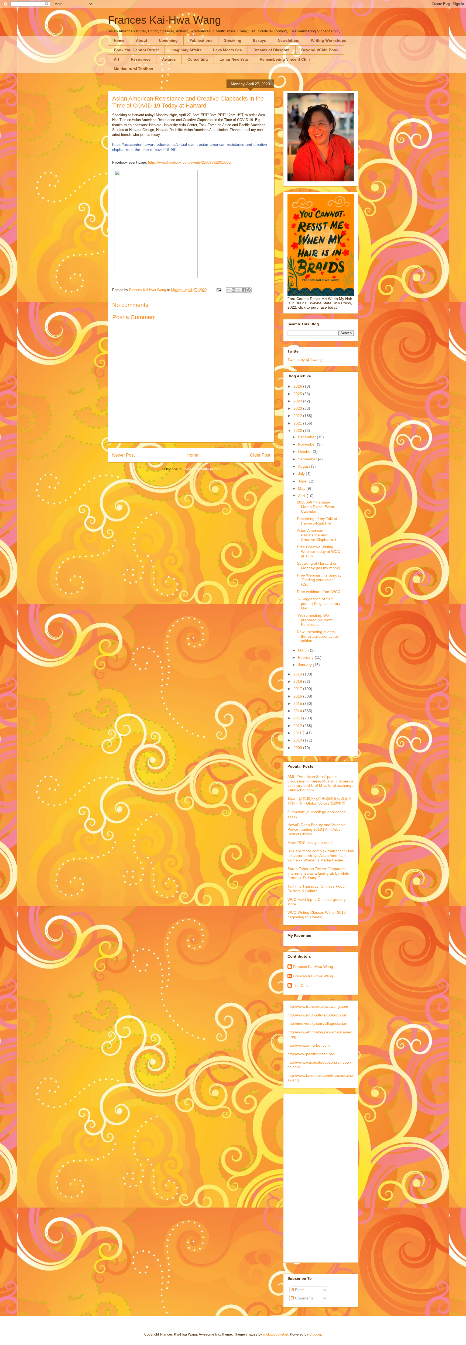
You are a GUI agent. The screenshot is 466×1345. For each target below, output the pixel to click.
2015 (298, 703)
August (304, 466)
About (141, 40)
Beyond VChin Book (319, 50)
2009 (298, 748)
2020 (298, 430)
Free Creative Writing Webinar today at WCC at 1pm (318, 551)
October (305, 451)
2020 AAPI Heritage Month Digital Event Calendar (315, 506)
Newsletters (288, 40)
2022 (298, 415)
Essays (259, 40)
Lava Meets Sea (227, 50)
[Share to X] (238, 290)
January (305, 665)
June (302, 481)
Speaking (232, 40)
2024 (298, 401)
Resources (140, 59)
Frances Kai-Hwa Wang (164, 20)
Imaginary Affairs (185, 50)
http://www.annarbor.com (308, 1045)
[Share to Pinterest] (249, 290)
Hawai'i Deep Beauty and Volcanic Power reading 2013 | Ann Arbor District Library (316, 829)
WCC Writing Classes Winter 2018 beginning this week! (316, 914)
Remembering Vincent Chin (285, 59)
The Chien (302, 985)
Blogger (315, 1334)
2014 (298, 711)
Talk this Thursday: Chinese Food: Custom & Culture (316, 888)
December (307, 437)
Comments (304, 1298)
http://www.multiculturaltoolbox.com (317, 1015)
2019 (298, 674)
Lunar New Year (234, 59)
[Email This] (228, 290)
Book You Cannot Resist (136, 50)
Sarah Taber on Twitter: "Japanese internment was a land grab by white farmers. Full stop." (318, 873)
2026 (298, 386)
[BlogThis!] (233, 290)
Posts (299, 1290)
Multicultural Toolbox (133, 69)
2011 (298, 733)
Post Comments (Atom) (202, 469)
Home (119, 40)
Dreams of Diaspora (271, 50)
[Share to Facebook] (243, 290)
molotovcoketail (275, 1334)
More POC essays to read (309, 842)
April (302, 496)
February (306, 657)
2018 (298, 681)
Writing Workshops (328, 40)
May (302, 488)
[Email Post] (218, 290)
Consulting (197, 59)
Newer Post (123, 455)
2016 (298, 696)
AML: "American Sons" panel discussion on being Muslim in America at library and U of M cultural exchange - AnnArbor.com (320, 783)
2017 (298, 689)
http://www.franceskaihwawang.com (317, 1006)
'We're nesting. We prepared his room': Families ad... (315, 620)
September (308, 459)
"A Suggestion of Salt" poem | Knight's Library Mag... (318, 603)
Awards (169, 59)
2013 (298, 718)
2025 (298, 394)
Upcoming (168, 40)
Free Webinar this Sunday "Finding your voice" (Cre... (319, 580)
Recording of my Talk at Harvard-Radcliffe (317, 520)
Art (116, 59)
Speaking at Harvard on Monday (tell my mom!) (318, 565)
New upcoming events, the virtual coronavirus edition (318, 636)
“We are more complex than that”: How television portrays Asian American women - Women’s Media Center (320, 855)
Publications (201, 40)
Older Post (260, 455)
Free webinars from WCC (318, 591)
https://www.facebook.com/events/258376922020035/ (189, 162)
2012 (298, 725)
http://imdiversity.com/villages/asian (317, 1023)
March (304, 650)
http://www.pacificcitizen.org (310, 1054)
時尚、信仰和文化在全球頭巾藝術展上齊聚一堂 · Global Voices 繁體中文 (319, 800)
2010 (298, 740)
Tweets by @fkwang (304, 359)
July (302, 473)
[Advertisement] (309, 1177)
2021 (298, 423)
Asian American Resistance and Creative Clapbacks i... (318, 535)
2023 (298, 408)
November (307, 444)
